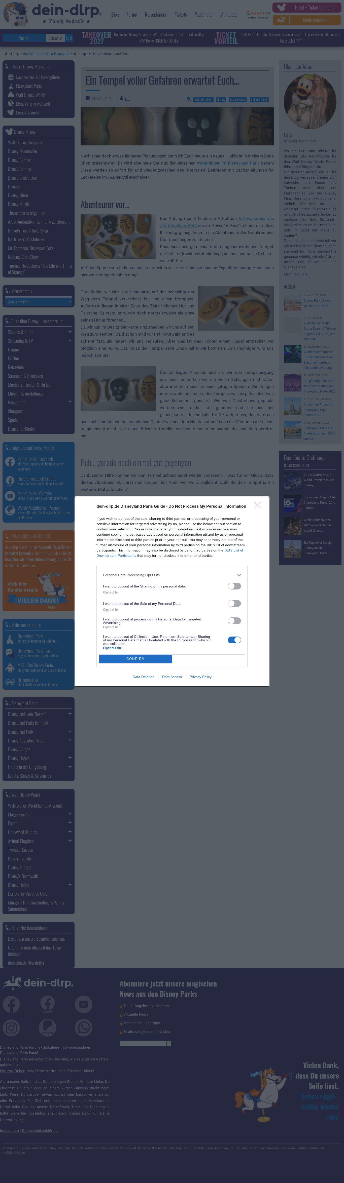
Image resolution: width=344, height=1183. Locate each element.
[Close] (259, 506)
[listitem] (172, 575)
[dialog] (172, 591)
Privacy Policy (201, 677)
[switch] (234, 586)
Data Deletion (143, 677)
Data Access (172, 677)
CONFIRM (135, 659)
